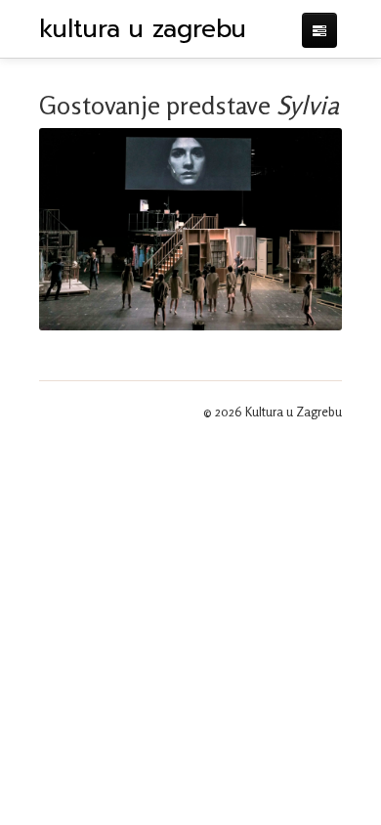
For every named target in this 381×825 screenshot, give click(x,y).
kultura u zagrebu (142, 29)
